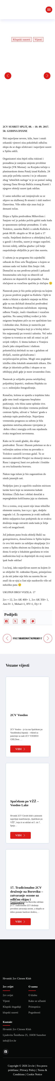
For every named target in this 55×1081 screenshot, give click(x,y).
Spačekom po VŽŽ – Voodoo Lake (24, 803)
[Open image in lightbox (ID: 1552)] (42, 76)
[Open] (49, 10)
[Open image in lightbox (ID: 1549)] (30, 76)
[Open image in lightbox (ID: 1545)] (13, 76)
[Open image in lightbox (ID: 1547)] (21, 76)
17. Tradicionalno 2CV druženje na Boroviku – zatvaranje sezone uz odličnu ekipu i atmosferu (26, 895)
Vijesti (38, 39)
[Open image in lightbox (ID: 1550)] (34, 76)
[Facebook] (6, 621)
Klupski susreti (21, 39)
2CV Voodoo (19, 715)
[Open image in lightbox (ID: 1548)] (25, 76)
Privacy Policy (28, 1070)
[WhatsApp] (33, 621)
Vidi (18, 749)
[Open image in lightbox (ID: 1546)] (17, 76)
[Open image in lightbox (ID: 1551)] (38, 76)
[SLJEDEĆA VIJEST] (47, 638)
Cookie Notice (34, 1074)
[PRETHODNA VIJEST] (7, 638)
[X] (15, 621)
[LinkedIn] (24, 621)
